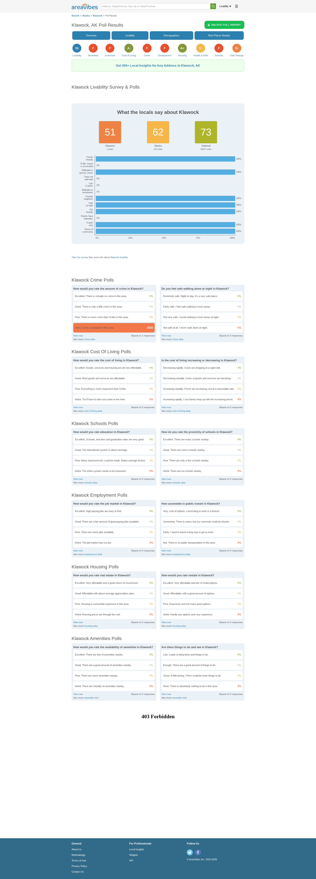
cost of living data (93, 411)
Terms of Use (79, 860)
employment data (93, 554)
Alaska (86, 15)
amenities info (91, 697)
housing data (91, 626)
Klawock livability (119, 257)
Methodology (78, 855)
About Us (77, 849)
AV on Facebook (198, 852)
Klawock (97, 15)
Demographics (171, 35)
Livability (224, 6)
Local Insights (136, 849)
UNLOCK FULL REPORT (226, 25)
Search (75, 15)
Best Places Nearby (219, 35)
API (131, 860)
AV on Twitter (190, 852)
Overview (91, 35)
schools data (90, 482)
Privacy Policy (79, 866)
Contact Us (78, 871)
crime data (89, 339)
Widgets (133, 855)
